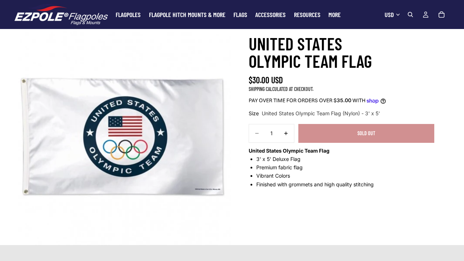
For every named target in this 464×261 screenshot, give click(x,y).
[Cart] (442, 14)
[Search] (410, 14)
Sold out (366, 133)
